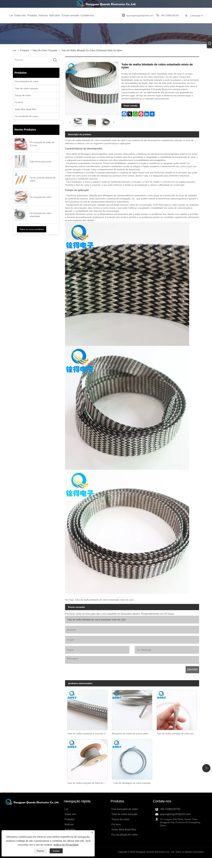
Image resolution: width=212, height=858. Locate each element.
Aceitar (56, 851)
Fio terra (19, 102)
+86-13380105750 (170, 15)
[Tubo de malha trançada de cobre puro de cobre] (176, 709)
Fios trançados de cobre (26, 81)
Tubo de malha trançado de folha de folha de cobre (88, 783)
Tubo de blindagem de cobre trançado (132, 783)
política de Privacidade (66, 844)
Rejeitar (40, 851)
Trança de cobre (23, 95)
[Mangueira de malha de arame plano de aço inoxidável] (132, 709)
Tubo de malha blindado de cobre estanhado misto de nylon (91, 50)
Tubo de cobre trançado (44, 50)
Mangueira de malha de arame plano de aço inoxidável (133, 733)
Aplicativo (54, 15)
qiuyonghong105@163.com (139, 15)
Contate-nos (87, 15)
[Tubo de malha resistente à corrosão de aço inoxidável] (87, 709)
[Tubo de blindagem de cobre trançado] (132, 758)
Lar (11, 15)
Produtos (32, 15)
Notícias (43, 15)
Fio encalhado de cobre (26, 116)
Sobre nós (20, 15)
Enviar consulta (70, 15)
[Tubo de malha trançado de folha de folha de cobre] (87, 758)
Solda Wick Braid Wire (25, 109)
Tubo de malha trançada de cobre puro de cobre (178, 733)
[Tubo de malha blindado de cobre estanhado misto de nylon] (78, 122)
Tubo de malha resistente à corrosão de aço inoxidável (88, 733)
